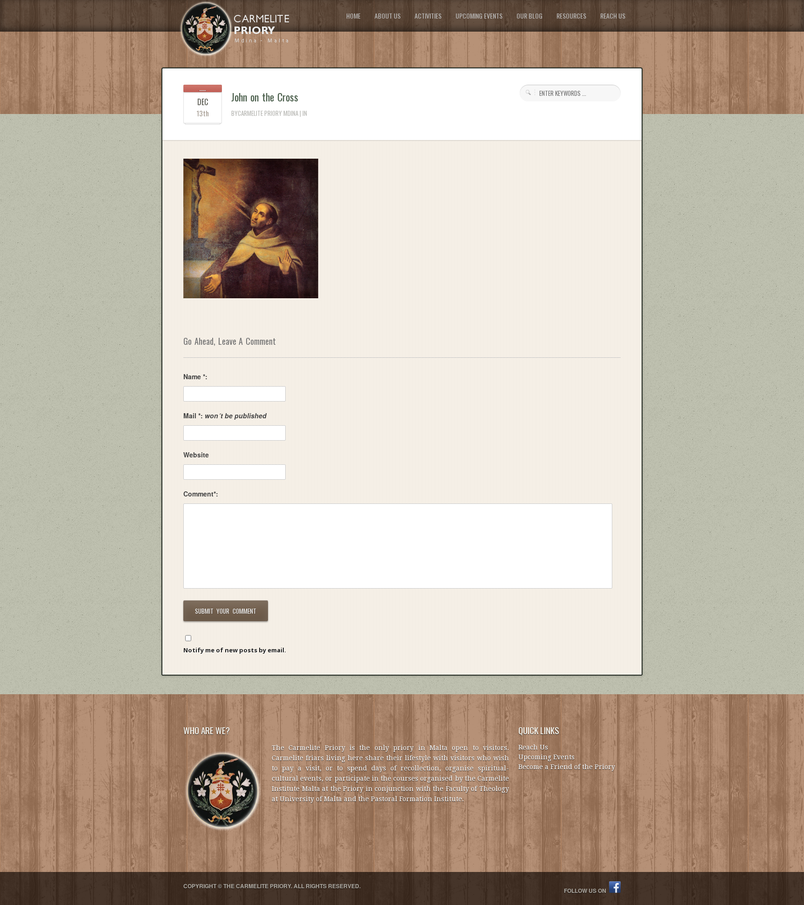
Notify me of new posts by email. (234, 650)
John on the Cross (264, 96)
